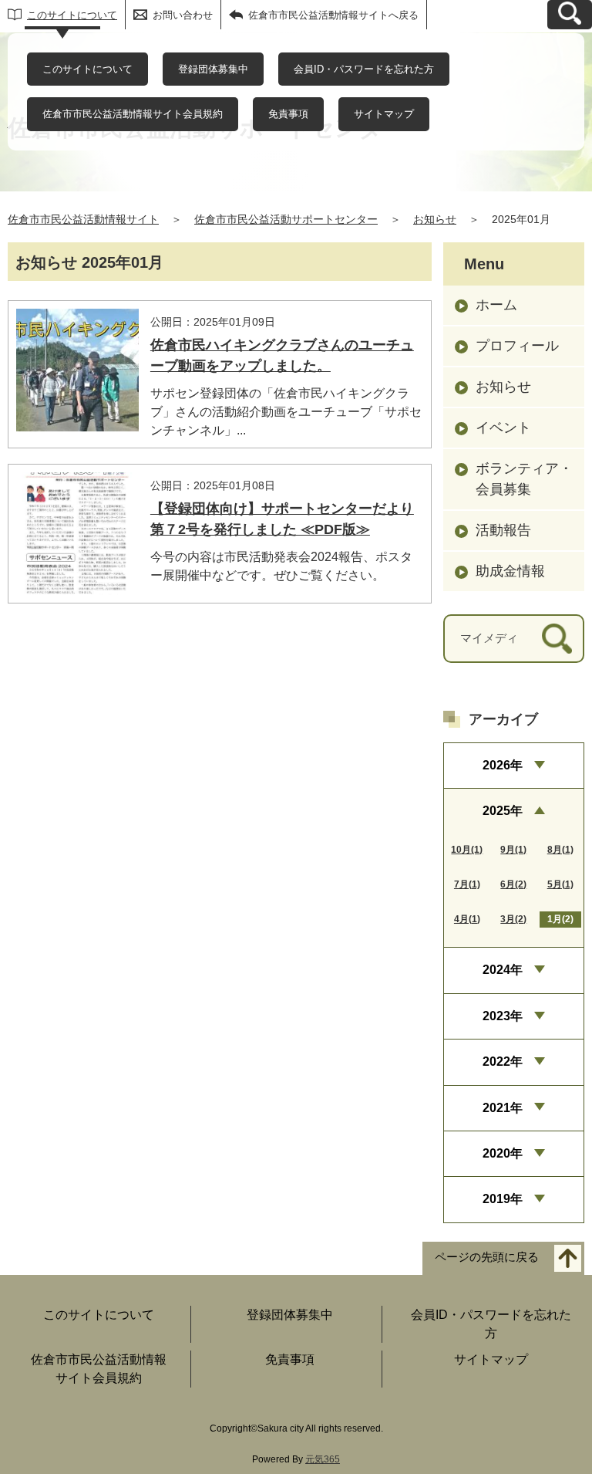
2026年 (503, 765)
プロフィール (517, 345)
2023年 (503, 1016)
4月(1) (467, 919)
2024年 (503, 969)
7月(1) (467, 884)
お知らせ (434, 219)
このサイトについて (72, 15)
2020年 (503, 1153)
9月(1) (513, 849)
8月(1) (560, 849)
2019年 (503, 1198)
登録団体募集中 (213, 69)
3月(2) (513, 919)
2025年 (503, 810)
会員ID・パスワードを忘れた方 (364, 69)
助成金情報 (510, 571)
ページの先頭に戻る (487, 1256)
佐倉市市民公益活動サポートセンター (286, 219)
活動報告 (503, 530)
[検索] (557, 638)
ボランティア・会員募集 (524, 479)
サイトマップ (384, 114)
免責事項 (288, 114)
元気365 (322, 1459)
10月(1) (467, 849)
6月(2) (513, 884)
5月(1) (560, 884)
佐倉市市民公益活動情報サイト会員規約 (132, 114)
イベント (503, 427)
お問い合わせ (183, 15)
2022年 (503, 1061)
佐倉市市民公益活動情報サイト (83, 219)
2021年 (503, 1107)
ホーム (496, 305)
